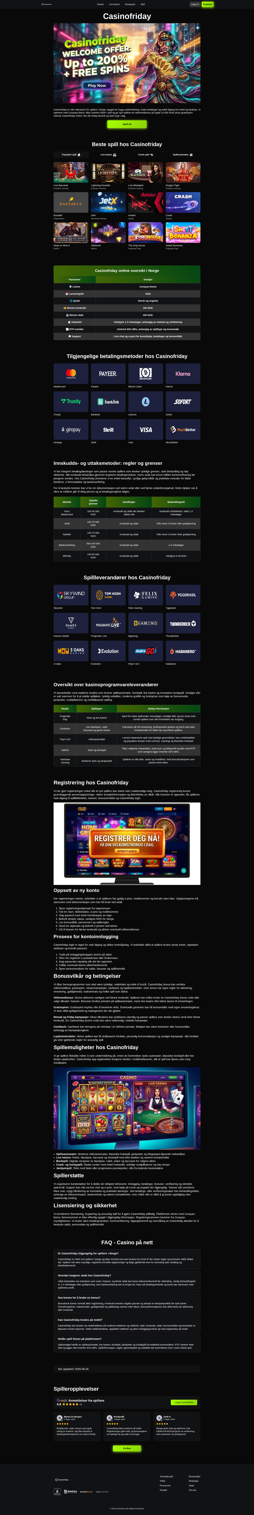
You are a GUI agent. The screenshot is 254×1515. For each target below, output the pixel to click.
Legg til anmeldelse (184, 1402)
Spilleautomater (181, 155)
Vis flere (127, 1448)
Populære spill (69, 155)
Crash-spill (143, 155)
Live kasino (106, 155)
